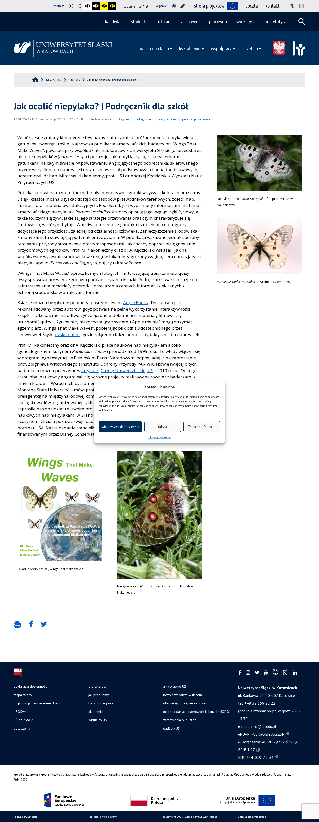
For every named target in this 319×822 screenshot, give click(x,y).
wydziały (244, 21)
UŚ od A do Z (23, 720)
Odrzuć (162, 426)
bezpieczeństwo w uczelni (183, 695)
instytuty (274, 21)
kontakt (272, 5)
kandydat (113, 21)
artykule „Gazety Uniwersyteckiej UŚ (117, 370)
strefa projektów (209, 5)
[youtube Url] (266, 673)
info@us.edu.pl (263, 726)
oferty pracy (97, 686)
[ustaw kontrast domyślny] (71, 6)
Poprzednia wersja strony (102, 816)
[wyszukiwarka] (301, 21)
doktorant (163, 21)
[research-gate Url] (285, 673)
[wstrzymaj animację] (174, 6)
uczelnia (250, 48)
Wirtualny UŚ (97, 720)
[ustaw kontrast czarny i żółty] (104, 6)
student (138, 21)
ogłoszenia (22, 728)
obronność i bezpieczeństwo (184, 703)
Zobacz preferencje (201, 426)
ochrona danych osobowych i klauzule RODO (196, 711)
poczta (251, 5)
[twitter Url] (257, 673)
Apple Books (135, 302)
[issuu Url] (275, 673)
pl (292, 5)
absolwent (190, 21)
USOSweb (21, 711)
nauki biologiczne (138, 119)
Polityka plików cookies (159, 437)
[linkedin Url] (295, 673)
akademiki (95, 711)
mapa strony (23, 695)
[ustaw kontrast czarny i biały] (87, 6)
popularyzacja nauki (166, 119)
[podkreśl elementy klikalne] (182, 6)
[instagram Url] (248, 673)
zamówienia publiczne (179, 720)
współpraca (221, 48)
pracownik (218, 21)
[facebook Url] (240, 673)
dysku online (67, 334)
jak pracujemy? (99, 695)
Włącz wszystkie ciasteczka (120, 426)
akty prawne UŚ (174, 686)
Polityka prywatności (25, 816)
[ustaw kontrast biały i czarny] (96, 6)
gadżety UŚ (171, 728)
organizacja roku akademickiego (37, 703)
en (301, 5)
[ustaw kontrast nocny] (79, 6)
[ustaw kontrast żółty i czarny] (112, 6)
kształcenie (190, 48)
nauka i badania (154, 48)
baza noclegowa (100, 703)
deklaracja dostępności (31, 686)
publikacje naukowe (196, 119)
